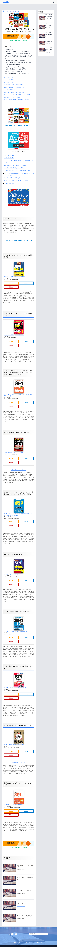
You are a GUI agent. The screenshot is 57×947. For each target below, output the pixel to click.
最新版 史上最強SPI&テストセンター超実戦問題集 (18, 51)
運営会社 (28, 942)
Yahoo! (26, 283)
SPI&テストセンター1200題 (12, 66)
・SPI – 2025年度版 (8, 77)
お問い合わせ (39, 942)
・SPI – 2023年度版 (8, 82)
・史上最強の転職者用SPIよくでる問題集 (13, 84)
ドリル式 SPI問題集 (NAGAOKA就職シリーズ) (16, 70)
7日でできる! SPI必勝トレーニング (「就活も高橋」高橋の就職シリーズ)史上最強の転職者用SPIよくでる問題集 (18, 56)
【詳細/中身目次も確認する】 (18, 470)
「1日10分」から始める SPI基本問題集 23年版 (15, 631)
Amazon (11, 283)
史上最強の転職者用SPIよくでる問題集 (15, 60)
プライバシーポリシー (18, 943)
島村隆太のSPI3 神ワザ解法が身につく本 (16, 72)
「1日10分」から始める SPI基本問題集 (15, 68)
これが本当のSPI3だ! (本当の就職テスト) (14, 335)
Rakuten (11, 287)
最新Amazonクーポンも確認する (18, 40)
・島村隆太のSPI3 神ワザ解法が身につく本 (13, 87)
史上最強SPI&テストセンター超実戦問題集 (14, 276)
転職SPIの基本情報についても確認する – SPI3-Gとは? (18, 125)
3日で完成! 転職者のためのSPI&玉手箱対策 (15, 165)
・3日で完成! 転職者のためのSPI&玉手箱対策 (14, 92)
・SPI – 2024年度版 (8, 79)
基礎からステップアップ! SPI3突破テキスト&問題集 (17, 170)
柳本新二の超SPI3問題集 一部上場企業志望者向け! (16, 180)
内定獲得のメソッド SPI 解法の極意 (13, 804)
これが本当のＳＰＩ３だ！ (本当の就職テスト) (17, 53)
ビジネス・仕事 (17, 11)
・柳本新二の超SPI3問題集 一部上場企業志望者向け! (16, 99)
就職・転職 (8, 11)
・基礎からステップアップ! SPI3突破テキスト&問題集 (16, 94)
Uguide (6, 2)
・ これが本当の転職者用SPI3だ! (11, 89)
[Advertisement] (46, 63)
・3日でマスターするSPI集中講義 (11, 97)
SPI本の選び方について (11, 49)
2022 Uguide (28, 946)
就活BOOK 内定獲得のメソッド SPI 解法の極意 (17, 74)
